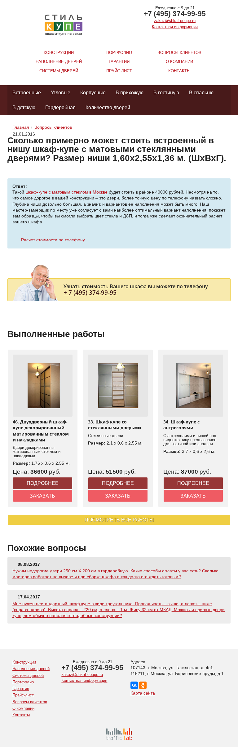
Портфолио (119, 52)
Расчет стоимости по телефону (53, 240)
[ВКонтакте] (134, 685)
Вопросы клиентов (179, 52)
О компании (179, 61)
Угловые (60, 92)
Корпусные (93, 92)
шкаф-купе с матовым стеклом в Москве (66, 192)
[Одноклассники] (143, 685)
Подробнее (43, 483)
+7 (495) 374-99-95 (175, 14)
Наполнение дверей (59, 61)
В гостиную (166, 92)
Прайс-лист (119, 71)
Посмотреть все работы (119, 519)
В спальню (201, 92)
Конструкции (59, 52)
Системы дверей (58, 71)
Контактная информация (175, 27)
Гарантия (119, 61)
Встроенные (26, 92)
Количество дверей (108, 107)
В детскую (23, 107)
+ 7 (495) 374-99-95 (90, 292)
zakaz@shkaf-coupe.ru (175, 20)
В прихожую (129, 92)
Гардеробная (60, 107)
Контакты (179, 71)
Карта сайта (142, 693)
